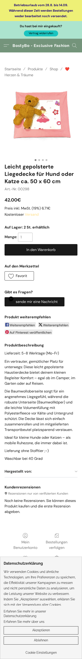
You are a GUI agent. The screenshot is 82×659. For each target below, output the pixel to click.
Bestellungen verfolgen (56, 545)
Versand (32, 214)
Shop (54, 69)
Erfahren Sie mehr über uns (24, 622)
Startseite (13, 69)
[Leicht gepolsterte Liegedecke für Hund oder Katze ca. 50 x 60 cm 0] (41, 119)
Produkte (35, 69)
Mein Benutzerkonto (25, 545)
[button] (41, 33)
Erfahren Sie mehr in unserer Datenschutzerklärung (25, 614)
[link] (41, 650)
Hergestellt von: (18, 471)
